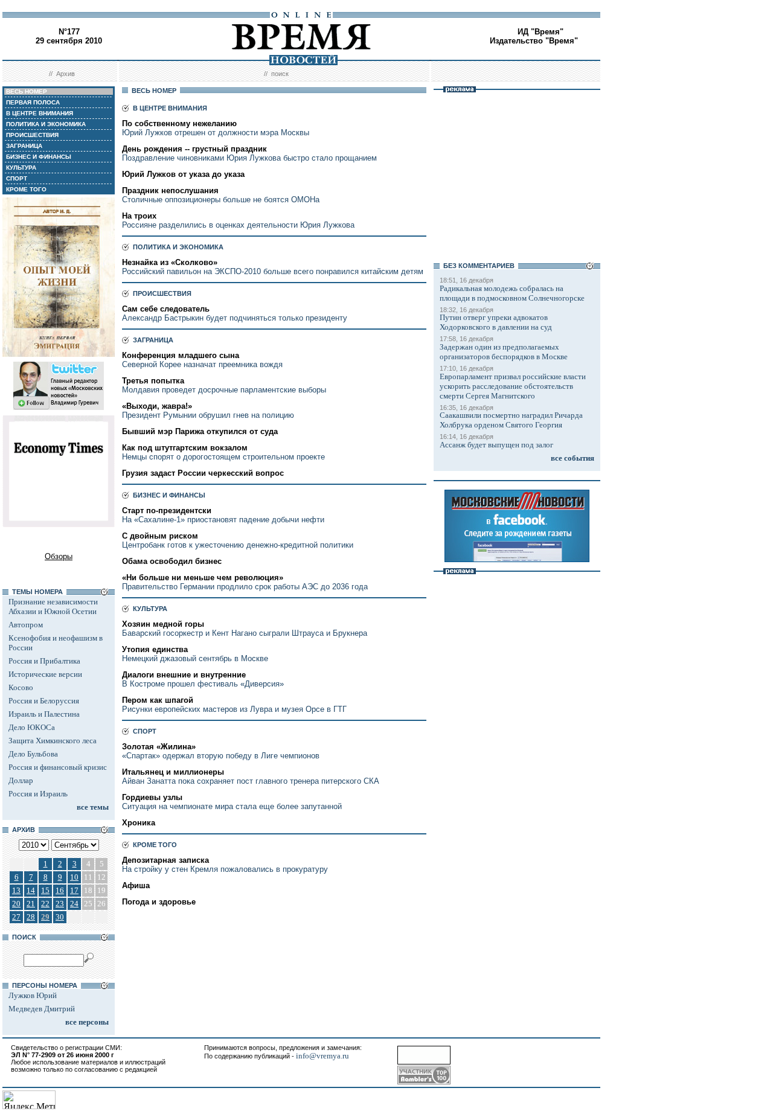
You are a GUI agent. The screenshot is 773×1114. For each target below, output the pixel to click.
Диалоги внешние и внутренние (184, 674)
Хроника (138, 822)
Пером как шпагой (157, 700)
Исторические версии (45, 674)
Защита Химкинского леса (52, 740)
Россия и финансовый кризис (57, 767)
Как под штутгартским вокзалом (185, 447)
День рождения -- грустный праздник (194, 148)
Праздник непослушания (170, 190)
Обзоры (58, 556)
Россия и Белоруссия (43, 700)
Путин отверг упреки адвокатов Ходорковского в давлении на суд (496, 322)
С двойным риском (160, 535)
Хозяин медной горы (163, 624)
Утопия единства (155, 649)
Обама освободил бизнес (172, 561)
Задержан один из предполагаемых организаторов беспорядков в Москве (504, 351)
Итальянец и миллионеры (173, 771)
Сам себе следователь (166, 308)
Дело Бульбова (33, 753)
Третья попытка (153, 380)
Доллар (20, 780)
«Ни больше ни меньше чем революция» (202, 577)
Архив (65, 73)
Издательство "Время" (534, 40)
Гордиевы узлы (152, 797)
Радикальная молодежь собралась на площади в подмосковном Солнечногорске (512, 293)
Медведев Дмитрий (41, 1008)
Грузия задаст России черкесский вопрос (203, 473)
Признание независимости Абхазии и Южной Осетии (53, 606)
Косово (20, 687)
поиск (280, 73)
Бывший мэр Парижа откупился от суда (200, 431)
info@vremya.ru (322, 1055)
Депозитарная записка (165, 860)
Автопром (25, 624)
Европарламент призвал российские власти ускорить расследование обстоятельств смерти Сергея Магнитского (513, 386)
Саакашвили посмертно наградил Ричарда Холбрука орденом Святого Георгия (511, 420)
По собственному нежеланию (179, 123)
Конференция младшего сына (180, 355)
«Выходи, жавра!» (157, 406)
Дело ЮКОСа (31, 727)
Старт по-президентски (166, 510)
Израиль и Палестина (44, 714)
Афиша (136, 885)
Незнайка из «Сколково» (169, 262)
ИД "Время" (540, 31)
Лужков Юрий (32, 995)
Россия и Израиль (38, 793)
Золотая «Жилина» (159, 746)
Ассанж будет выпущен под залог (496, 444)
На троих (139, 215)
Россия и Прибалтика (44, 660)
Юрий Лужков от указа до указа (183, 174)
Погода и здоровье (159, 901)
